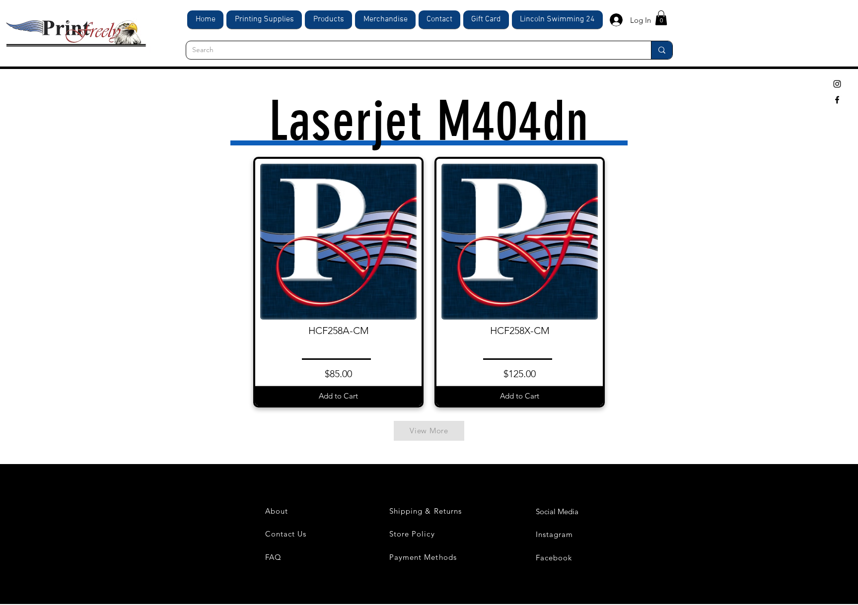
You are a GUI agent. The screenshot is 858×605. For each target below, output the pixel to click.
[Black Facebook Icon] (837, 100)
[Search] (661, 50)
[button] (661, 17)
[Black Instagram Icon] (837, 84)
